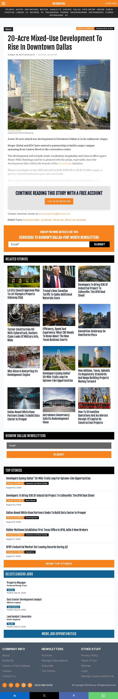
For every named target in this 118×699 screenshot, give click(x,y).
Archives (47, 655)
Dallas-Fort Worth (85, 28)
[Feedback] (30, 685)
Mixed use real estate (75, 220)
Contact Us (9, 676)
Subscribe (111, 3)
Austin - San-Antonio (27, 9)
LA (27, 12)
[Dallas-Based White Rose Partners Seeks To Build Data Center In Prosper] (23, 406)
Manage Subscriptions (55, 660)
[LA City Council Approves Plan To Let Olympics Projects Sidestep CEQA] (23, 283)
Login (84, 670)
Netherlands (56, 15)
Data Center (88, 9)
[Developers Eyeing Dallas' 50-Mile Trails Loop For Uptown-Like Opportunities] (59, 365)
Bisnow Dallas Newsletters (25, 436)
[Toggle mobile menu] (4, 3)
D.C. (66, 15)
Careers (7, 670)
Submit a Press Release (16, 665)
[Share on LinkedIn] (14, 695)
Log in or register (59, 201)
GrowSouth (65, 163)
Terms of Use (89, 660)
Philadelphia (52, 12)
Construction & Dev (104, 28)
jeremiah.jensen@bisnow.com (54, 213)
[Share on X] (44, 695)
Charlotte (55, 9)
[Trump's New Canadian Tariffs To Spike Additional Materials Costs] (59, 283)
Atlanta (9, 9)
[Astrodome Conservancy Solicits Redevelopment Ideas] (59, 406)
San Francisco (96, 12)
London (20, 12)
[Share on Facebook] (73, 695)
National (34, 12)
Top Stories (48, 670)
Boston (44, 9)
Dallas (77, 9)
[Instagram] (23, 685)
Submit (99, 244)
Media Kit (8, 660)
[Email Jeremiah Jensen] (56, 55)
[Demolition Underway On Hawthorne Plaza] (94, 323)
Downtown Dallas (31, 220)
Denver (100, 9)
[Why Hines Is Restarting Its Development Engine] (23, 365)
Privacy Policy (89, 655)
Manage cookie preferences (97, 676)
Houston (9, 12)
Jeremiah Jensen (46, 54)
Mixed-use (58, 220)
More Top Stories (59, 563)
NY (42, 12)
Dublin (109, 9)
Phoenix (64, 12)
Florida (109, 12)
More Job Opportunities (59, 634)
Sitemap (86, 665)
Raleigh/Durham (78, 12)
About (5, 655)
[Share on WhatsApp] (103, 695)
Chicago (67, 9)
